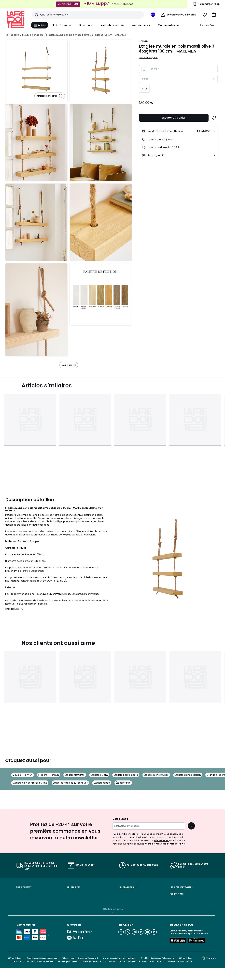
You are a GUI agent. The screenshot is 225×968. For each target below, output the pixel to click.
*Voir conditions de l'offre (127, 833)
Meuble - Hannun (22, 775)
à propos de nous (127, 887)
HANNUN (143, 41)
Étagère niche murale (156, 775)
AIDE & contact (24, 887)
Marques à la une (168, 25)
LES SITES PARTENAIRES (181, 887)
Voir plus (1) (68, 365)
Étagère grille (123, 782)
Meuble (26, 35)
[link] (178, 131)
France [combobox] (210, 958)
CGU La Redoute (186, 958)
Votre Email (120, 819)
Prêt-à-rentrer (62, 25)
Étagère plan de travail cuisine (30, 782)
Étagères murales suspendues (70, 782)
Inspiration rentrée (112, 25)
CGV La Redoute (15, 958)
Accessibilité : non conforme (180, 961)
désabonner (161, 840)
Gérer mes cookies (90, 961)
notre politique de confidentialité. (165, 843)
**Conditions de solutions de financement (145, 961)
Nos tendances (141, 25)
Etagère (38, 35)
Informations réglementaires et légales (119, 958)
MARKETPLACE (176, 894)
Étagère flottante (75, 775)
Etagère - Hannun (48, 775)
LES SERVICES (73, 887)
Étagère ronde (102, 782)
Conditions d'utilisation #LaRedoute (38, 961)
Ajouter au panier (173, 118)
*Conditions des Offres (112, 961)
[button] (214, 15)
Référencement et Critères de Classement (80, 958)
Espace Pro (207, 25)
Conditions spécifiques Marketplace (42, 958)
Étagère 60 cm (99, 775)
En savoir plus (201, 933)
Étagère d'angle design (188, 775)
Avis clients (13, 961)
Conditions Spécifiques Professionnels (157, 958)
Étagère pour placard (126, 775)
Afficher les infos (112, 909)
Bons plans (86, 25)
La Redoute (12, 35)
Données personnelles (67, 961)
